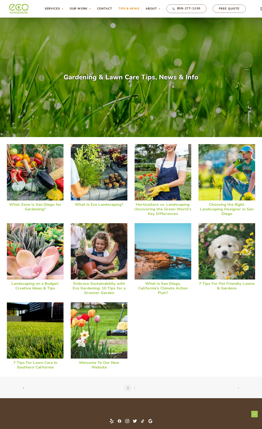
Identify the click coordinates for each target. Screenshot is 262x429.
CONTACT (104, 9)
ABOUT (151, 9)
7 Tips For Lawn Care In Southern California (35, 365)
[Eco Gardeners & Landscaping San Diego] (21, 8)
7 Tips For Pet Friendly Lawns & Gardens (227, 286)
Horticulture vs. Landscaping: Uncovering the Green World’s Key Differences (162, 209)
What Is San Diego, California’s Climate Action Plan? (163, 288)
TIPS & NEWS (128, 9)
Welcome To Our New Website (99, 365)
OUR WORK (78, 9)
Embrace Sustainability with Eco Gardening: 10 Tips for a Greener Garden (99, 288)
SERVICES (52, 9)
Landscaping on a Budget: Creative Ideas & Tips (35, 286)
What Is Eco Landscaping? (99, 204)
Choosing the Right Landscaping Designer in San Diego (227, 209)
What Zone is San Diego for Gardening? (35, 207)
